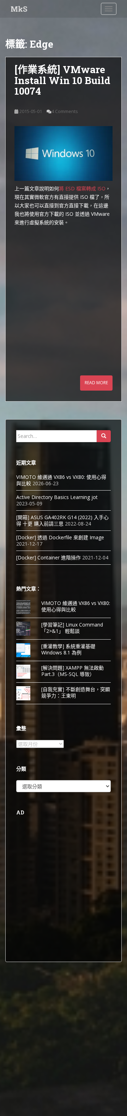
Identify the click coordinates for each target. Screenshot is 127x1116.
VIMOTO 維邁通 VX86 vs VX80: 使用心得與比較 (61, 480)
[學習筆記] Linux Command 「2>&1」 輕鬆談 (72, 627)
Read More (96, 383)
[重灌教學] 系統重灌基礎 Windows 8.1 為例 (68, 649)
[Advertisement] (63, 293)
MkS (19, 8)
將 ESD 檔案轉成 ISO (82, 188)
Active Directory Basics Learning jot (57, 497)
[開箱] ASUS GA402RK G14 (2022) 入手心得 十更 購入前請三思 (62, 520)
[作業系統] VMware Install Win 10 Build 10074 (62, 80)
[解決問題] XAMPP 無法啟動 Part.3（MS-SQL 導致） (72, 670)
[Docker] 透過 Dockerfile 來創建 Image (60, 537)
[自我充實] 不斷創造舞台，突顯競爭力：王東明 (75, 692)
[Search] (104, 436)
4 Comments (65, 111)
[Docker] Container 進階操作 (48, 557)
